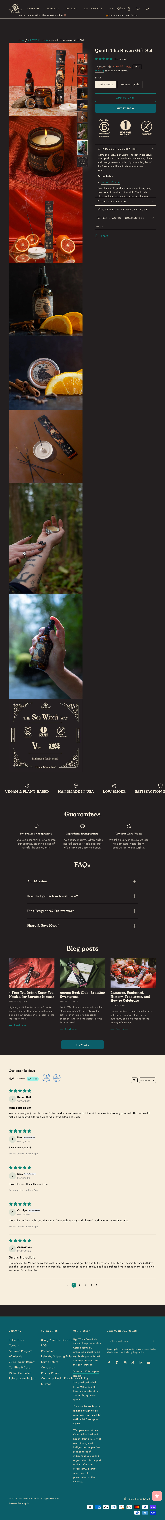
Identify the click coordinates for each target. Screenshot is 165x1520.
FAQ (44, 1345)
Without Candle (130, 85)
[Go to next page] (97, 1285)
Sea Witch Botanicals (29, 1498)
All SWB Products (38, 40)
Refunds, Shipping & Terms (58, 1356)
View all (82, 1044)
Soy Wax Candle (110, 182)
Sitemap (46, 1384)
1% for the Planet (19, 1373)
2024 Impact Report (22, 1362)
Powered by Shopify (19, 1503)
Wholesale (15, 1356)
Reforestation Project (22, 1378)
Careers (14, 1345)
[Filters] (134, 1080)
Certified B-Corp (19, 1367)
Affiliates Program (20, 1351)
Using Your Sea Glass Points (59, 1340)
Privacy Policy (50, 1373)
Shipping (99, 70)
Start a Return (49, 1362)
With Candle (105, 85)
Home (21, 40)
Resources (47, 1351)
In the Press (16, 1340)
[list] (82, 836)
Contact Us (48, 1367)
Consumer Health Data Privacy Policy (65, 1378)
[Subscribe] (154, 1341)
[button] (104, 59)
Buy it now (125, 108)
